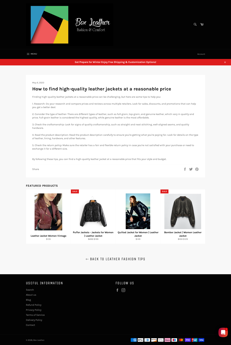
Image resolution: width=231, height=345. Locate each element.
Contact (30, 324)
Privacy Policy (33, 309)
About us (31, 294)
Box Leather (38, 340)
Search (30, 289)
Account (201, 54)
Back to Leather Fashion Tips (117, 259)
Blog (28, 299)
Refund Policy (33, 304)
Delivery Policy (34, 319)
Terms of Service (35, 314)
